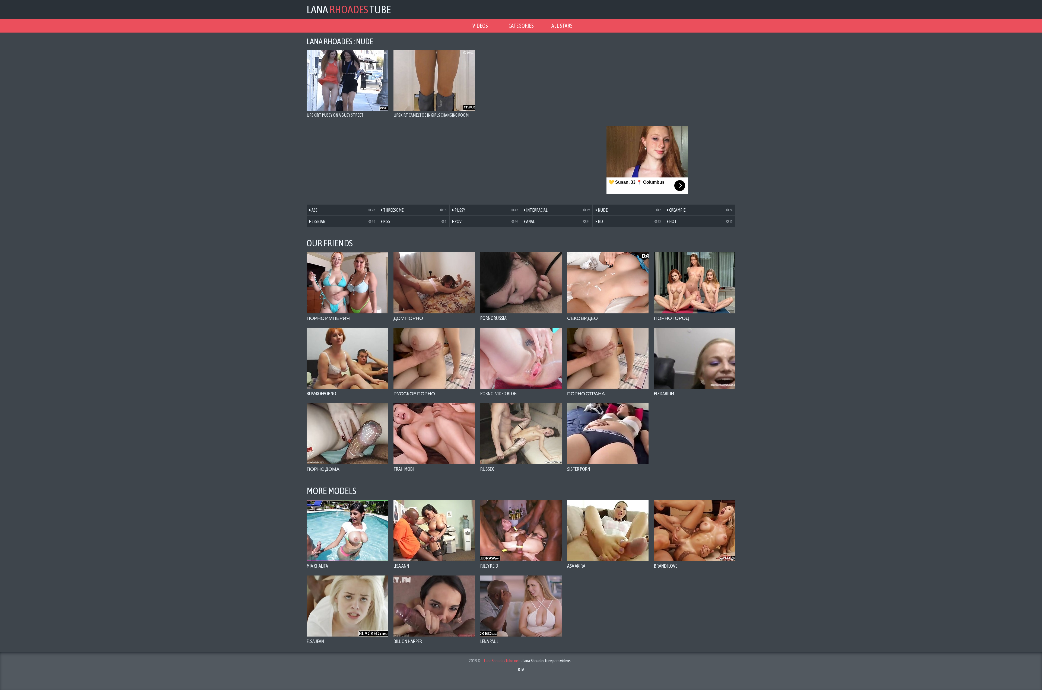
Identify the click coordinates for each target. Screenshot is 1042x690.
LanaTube (349, 9)
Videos (480, 26)
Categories (521, 26)
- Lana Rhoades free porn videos (527, 660)
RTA (521, 669)
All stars (562, 26)
